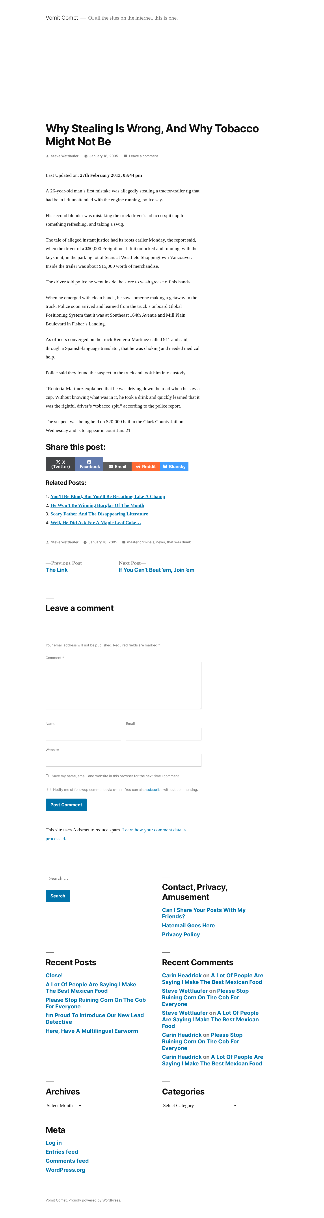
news (160, 542)
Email (130, 724)
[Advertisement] (162, 69)
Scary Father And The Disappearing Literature (99, 514)
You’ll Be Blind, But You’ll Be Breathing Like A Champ (107, 496)
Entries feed (62, 1151)
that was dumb (179, 542)
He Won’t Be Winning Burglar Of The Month (97, 505)
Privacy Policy (181, 934)
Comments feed (67, 1160)
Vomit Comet (62, 17)
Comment (55, 658)
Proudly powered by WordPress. (95, 1200)
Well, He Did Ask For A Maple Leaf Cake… (95, 523)
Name (50, 724)
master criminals (140, 542)
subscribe (154, 790)
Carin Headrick (182, 975)
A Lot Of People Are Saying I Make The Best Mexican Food (91, 987)
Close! (54, 975)
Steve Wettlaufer (64, 156)
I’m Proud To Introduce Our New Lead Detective (95, 1018)
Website (52, 750)
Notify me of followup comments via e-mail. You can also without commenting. (125, 790)
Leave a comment (143, 156)
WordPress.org (65, 1169)
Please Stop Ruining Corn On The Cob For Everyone (96, 1003)
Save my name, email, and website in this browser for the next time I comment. (116, 776)
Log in (54, 1142)
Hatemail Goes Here (188, 925)
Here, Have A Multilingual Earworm (92, 1031)
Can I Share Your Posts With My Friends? (204, 913)
